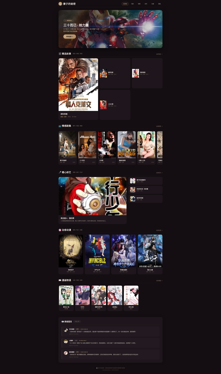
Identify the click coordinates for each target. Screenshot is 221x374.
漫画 (159, 3)
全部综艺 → (159, 172)
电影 (132, 3)
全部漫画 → (159, 280)
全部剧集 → (159, 126)
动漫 (153, 3)
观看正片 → (69, 36)
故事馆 (125, 3)
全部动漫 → (159, 230)
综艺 (146, 3)
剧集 (139, 3)
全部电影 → (159, 54)
